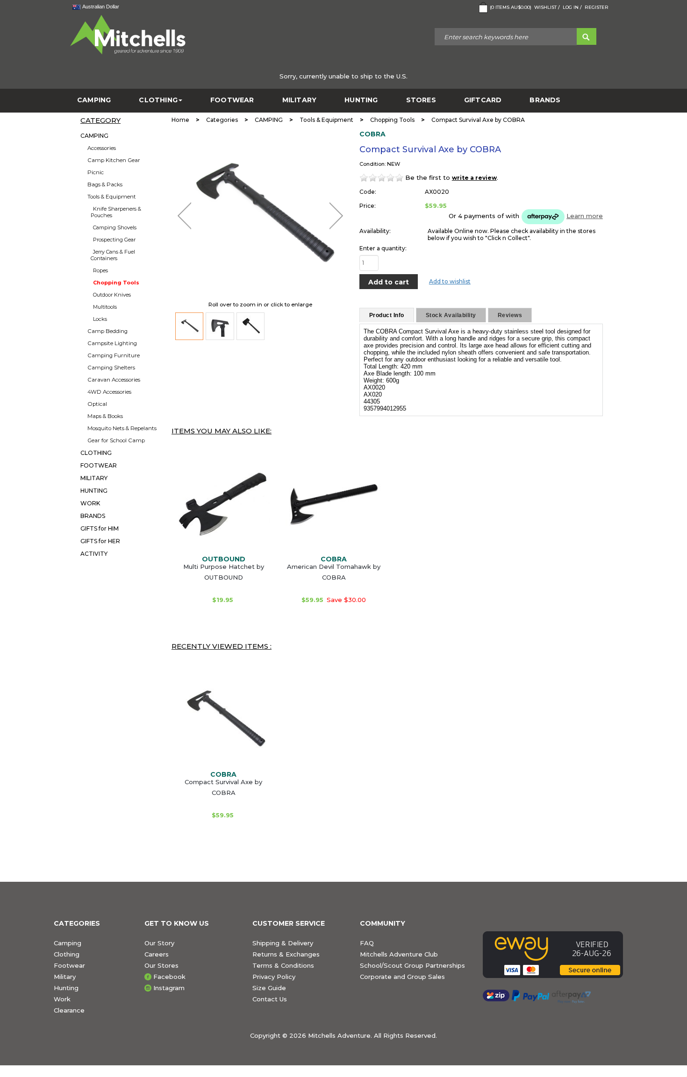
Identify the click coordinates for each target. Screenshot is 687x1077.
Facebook (169, 976)
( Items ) (510, 7)
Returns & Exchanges (286, 954)
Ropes (100, 270)
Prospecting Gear (114, 239)
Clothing (66, 954)
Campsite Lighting (112, 343)
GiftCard (483, 100)
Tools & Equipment (111, 196)
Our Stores (161, 965)
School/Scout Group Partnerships (412, 965)
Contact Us (269, 999)
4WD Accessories (109, 392)
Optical (97, 404)
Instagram (169, 988)
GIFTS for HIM (99, 528)
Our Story (159, 943)
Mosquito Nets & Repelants (122, 428)
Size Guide (269, 988)
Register (596, 7)
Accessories (101, 148)
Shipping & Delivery (282, 943)
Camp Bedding (107, 331)
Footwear (69, 965)
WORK (90, 503)
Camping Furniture (113, 355)
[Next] (336, 215)
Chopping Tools (116, 282)
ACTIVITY (93, 553)
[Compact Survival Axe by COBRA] (189, 326)
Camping (67, 943)
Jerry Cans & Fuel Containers (113, 255)
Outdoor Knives (112, 294)
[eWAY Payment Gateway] (558, 954)
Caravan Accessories (113, 379)
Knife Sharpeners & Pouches (116, 212)
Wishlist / (547, 7)
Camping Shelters (111, 367)
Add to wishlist (450, 281)
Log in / (572, 7)
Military (65, 976)
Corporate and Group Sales (402, 976)
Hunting (66, 988)
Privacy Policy (273, 976)
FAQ (367, 943)
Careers (156, 954)
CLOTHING (158, 100)
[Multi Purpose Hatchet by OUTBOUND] (223, 504)
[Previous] (184, 215)
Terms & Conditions (283, 965)
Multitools (105, 307)
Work (62, 999)
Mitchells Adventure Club (399, 954)
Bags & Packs (104, 184)
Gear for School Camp (116, 440)
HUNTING (361, 100)
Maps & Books (105, 416)
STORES (421, 100)
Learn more (584, 216)
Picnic (95, 172)
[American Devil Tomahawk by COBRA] (334, 504)
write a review (474, 177)
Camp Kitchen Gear (113, 160)
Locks (100, 319)
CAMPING (94, 100)
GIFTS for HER (100, 541)
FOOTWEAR (232, 100)
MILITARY (299, 100)
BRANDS (545, 100)
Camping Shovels (114, 227)
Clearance (69, 1010)
